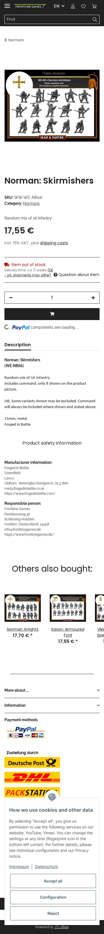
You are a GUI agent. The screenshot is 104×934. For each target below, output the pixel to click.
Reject (53, 913)
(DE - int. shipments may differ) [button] (28, 272)
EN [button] (56, 6)
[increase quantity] (93, 297)
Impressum (19, 866)
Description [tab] (17, 345)
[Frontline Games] (30, 6)
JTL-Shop (61, 927)
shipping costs (54, 243)
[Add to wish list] (88, 68)
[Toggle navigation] (7, 3)
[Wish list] (83, 6)
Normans (31, 203)
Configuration (53, 897)
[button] (73, 6)
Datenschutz (46, 866)
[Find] (95, 19)
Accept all (53, 881)
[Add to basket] (8, 55)
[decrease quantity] (11, 297)
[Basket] (94, 6)
